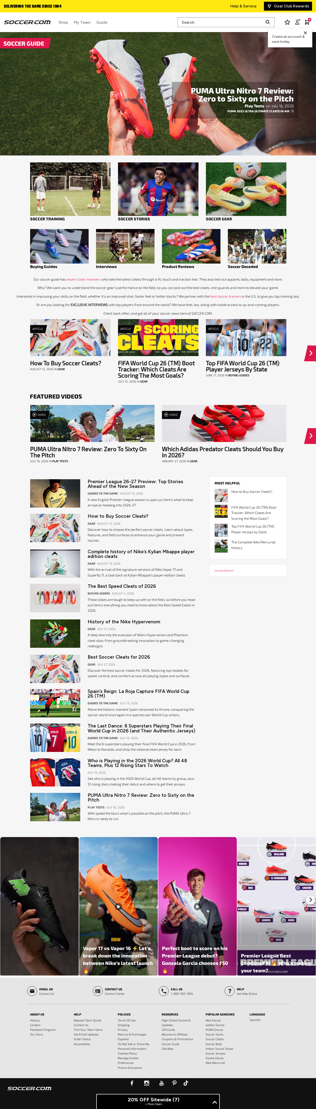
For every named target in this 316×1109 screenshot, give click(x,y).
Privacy (123, 1029)
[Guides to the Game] (257, 246)
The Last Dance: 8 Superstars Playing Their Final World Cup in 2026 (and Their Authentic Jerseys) (141, 728)
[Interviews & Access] (125, 246)
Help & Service (243, 6)
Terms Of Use (127, 1020)
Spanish (255, 1019)
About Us (37, 1014)
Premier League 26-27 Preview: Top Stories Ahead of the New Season (135, 484)
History (35, 1020)
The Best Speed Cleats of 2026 (122, 586)
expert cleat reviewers (84, 279)
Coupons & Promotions (177, 1039)
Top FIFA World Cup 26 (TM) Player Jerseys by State (242, 366)
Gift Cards (168, 1029)
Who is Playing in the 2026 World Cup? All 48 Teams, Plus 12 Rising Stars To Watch (137, 763)
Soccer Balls (214, 1044)
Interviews (106, 266)
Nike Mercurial (215, 1062)
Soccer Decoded (243, 266)
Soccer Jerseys (215, 1053)
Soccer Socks (214, 1034)
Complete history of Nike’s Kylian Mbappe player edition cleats (141, 554)
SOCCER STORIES (134, 218)
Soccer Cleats (215, 1039)
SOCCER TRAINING (47, 218)
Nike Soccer (213, 1020)
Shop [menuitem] (63, 22)
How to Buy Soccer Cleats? (65, 362)
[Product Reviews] (191, 246)
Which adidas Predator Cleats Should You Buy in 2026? (222, 452)
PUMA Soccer (214, 1029)
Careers (35, 1025)
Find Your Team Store (88, 1029)
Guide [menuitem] (101, 22)
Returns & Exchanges (132, 1034)
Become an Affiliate (174, 1034)
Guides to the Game (103, 493)
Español (123, 1039)
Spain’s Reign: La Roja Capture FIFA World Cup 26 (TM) (138, 693)
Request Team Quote (87, 1020)
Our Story (36, 1034)
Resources (170, 1014)
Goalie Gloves (215, 1058)
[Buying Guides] (59, 246)
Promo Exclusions (130, 1067)
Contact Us (81, 1025)
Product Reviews (178, 266)
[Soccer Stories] (158, 189)
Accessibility (82, 1044)
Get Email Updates (86, 1034)
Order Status (82, 1039)
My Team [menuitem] (82, 22)
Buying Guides (43, 266)
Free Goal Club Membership (29, 6)
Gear (61, 369)
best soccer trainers (225, 296)
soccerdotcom (224, 570)
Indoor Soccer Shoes (219, 1048)
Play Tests (255, 105)
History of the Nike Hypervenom (124, 622)
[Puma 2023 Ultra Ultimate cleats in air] (158, 93)
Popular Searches (220, 1014)
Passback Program (43, 1029)
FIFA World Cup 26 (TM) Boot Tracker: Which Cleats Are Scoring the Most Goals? (156, 369)
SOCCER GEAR (219, 218)
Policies (124, 1014)
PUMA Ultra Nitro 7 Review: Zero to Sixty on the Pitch (242, 94)
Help (77, 1014)
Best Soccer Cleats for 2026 (119, 657)
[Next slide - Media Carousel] (311, 900)
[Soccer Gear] (246, 189)
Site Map (167, 1048)
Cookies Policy (127, 1053)
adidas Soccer (215, 1025)
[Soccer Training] (70, 189)
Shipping (124, 1025)
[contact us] (29, 1091)
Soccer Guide (170, 1044)
